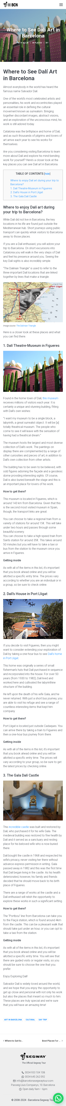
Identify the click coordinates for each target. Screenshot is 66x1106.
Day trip (43, 1020)
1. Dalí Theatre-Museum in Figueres (31, 188)
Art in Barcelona (13, 1020)
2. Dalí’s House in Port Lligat (26, 192)
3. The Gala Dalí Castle (23, 196)
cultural (30, 1020)
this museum (50, 398)
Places (38, 43)
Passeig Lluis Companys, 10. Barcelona (33, 1085)
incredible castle (19, 827)
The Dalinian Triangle (26, 326)
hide (47, 173)
